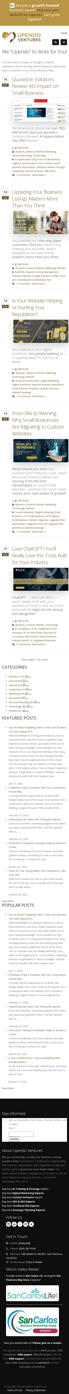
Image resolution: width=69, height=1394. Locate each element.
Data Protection (48, 636)
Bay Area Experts (25, 1188)
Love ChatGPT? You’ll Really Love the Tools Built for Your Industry (39, 555)
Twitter (31, 1224)
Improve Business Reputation (48, 384)
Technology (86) (18, 706)
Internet (40, 151)
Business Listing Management (42, 272)
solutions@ (24, 1243)
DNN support (16, 1358)
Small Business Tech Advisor (43, 516)
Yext (48, 279)
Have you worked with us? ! (32, 1342)
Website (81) (16, 710)
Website (61, 268)
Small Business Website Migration (30, 520)
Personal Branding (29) (21, 702)
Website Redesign (21, 392)
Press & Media (34, 1262)
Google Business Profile (45, 275)
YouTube (14, 1224)
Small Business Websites (25, 388)
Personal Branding (22, 155)
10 (38, 659)
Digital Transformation (24, 163)
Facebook (19, 1224)
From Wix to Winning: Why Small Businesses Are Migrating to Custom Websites (38, 423)
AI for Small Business (48, 159)
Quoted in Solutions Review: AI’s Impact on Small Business (35, 86)
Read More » (39, 175)
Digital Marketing (50, 380)
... (36, 659)
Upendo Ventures (34, 171)
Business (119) (17, 676)
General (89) (16, 681)
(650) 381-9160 (27, 1248)
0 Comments (24, 175)
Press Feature (45, 163)
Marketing (50, 151)
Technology (39, 155)
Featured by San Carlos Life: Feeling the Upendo (35, 819)
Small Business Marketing (31, 279)
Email (11, 1128)
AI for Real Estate (33, 632)
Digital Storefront (21, 384)
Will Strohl (23, 147)
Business (20, 151)
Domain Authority (21, 275)
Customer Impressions (27, 380)
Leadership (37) (17, 689)
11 (41, 659)
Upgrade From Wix (37, 523)
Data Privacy (31, 636)
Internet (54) (16, 685)
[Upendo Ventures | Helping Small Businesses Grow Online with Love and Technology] (21, 37)
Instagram (8, 1224)
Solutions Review (45, 167)
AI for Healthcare (40, 628)
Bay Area (23, 1193)
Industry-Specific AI (22, 640)
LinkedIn (25, 1224)
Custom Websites (24, 512)
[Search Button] (55, 42)
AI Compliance (22, 628)
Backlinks (20, 272)
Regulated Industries (45, 640)
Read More (8, 901)
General (30, 151)
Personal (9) (15, 698)
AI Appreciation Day (25, 159)
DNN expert (25, 1354)
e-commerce (42, 1362)
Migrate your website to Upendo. (35, 12)
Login (64, 33)
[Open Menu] (64, 42)
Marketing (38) (17, 693)
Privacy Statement (36, 1390)
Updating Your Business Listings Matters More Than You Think (37, 198)
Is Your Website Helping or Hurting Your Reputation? (37, 307)
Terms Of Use (14, 1390)
